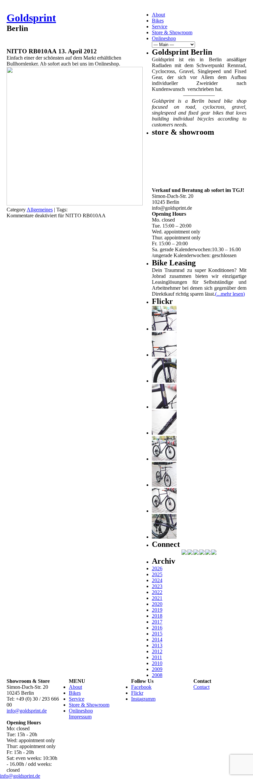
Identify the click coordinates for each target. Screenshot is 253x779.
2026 (157, 568)
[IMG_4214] (164, 355)
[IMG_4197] (164, 511)
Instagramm (143, 699)
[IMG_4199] (164, 459)
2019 (157, 610)
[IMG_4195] (164, 537)
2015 (157, 633)
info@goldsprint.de (27, 710)
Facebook (141, 687)
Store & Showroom (172, 32)
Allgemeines (40, 209)
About (158, 14)
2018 (157, 616)
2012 (157, 651)
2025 (157, 574)
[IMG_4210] (164, 407)
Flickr (137, 693)
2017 (157, 622)
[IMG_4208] (164, 433)
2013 (157, 645)
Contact (201, 687)
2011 (157, 657)
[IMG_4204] (164, 485)
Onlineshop (164, 38)
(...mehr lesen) (230, 294)
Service (159, 26)
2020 (157, 604)
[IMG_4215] (164, 329)
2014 (157, 639)
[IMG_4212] (164, 381)
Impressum (80, 716)
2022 (157, 592)
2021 (157, 598)
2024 (157, 580)
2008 (157, 675)
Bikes (158, 20)
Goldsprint (31, 18)
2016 (157, 628)
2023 (157, 586)
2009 (157, 669)
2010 (157, 663)
